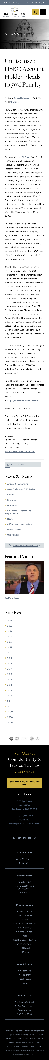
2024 (9, 631)
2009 (10, 711)
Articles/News (24, 970)
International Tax (24, 927)
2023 (9, 636)
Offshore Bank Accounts (24, 923)
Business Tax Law (24, 911)
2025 (9, 625)
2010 (9, 706)
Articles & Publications (17, 484)
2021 (9, 647)
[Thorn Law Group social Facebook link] (14, 838)
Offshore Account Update (19, 524)
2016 (9, 674)
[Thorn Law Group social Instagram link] (35, 838)
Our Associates (24, 888)
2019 (9, 658)
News (10, 518)
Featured (11, 500)
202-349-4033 (24, 1014)
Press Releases (22, 98)
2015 (9, 679)
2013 (9, 690)
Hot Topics (12, 505)
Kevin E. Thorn (24, 881)
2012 (9, 695)
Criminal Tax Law (24, 915)
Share (15, 102)
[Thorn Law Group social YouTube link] (29, 838)
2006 (10, 722)
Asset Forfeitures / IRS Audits (21, 489)
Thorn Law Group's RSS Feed (25, 546)
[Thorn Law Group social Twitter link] (19, 838)
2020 (10, 652)
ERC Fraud (25, 948)
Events (10, 494)
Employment (24, 892)
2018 (9, 663)
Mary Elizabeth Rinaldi (24, 886)
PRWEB (25, 157)
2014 (9, 685)
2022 (9, 642)
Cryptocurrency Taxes (24, 944)
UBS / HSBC (13, 535)
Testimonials (24, 863)
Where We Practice (24, 859)
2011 (9, 701)
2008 (10, 717)
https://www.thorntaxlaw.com (22, 400)
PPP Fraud (24, 952)
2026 (9, 620)
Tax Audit (24, 919)
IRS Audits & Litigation (25, 931)
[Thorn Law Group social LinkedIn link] (24, 838)
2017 (9, 668)
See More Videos (12, 598)
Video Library (24, 974)
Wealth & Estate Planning (24, 939)
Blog (24, 983)
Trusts (24, 935)
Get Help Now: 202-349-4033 (25, 783)
